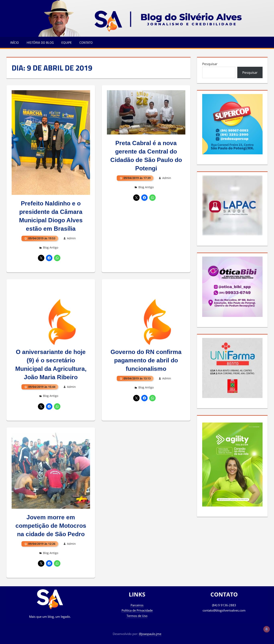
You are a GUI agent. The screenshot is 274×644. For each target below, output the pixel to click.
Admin (71, 238)
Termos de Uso (137, 616)
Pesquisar (209, 64)
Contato (86, 42)
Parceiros (137, 605)
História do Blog (40, 42)
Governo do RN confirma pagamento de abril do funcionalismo (146, 360)
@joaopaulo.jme (150, 634)
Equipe (66, 42)
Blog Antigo (50, 247)
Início (14, 42)
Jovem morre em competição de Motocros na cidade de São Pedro (50, 525)
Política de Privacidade (137, 610)
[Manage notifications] (266, 629)
